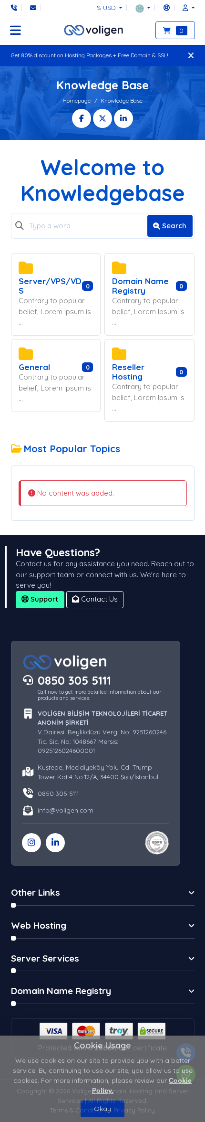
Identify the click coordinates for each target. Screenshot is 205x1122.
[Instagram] (31, 842)
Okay (102, 1108)
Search (174, 225)
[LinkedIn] (55, 842)
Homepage (76, 100)
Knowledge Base (122, 100)
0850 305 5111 (74, 680)
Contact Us (98, 598)
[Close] (191, 56)
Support (43, 598)
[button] (143, 7)
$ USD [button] (107, 7)
